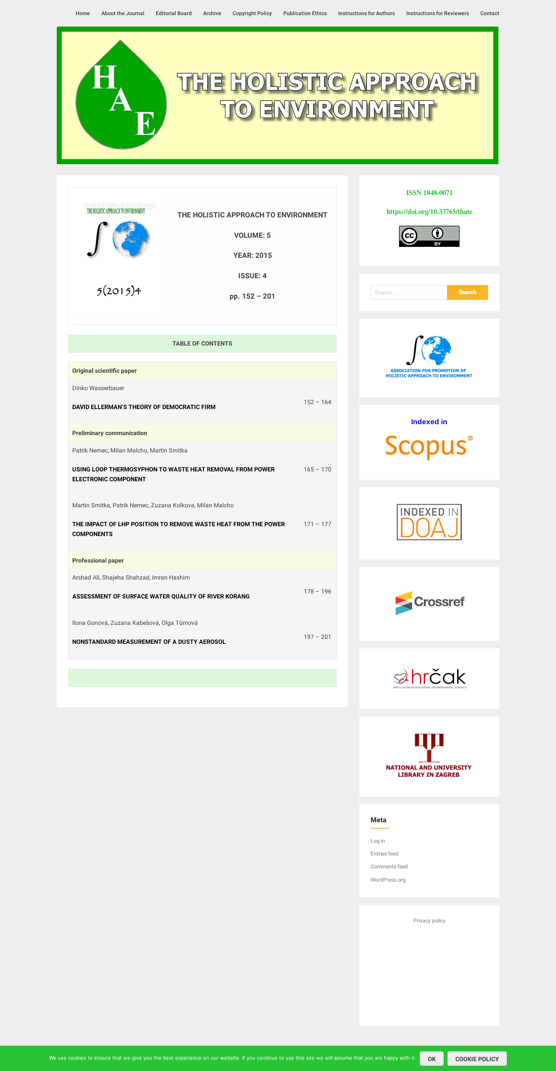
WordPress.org (388, 880)
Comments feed (389, 866)
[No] (542, 1057)
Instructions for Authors (366, 13)
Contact (489, 13)
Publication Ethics (305, 13)
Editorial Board (174, 13)
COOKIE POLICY (477, 1059)
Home (83, 13)
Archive (212, 13)
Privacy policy (429, 921)
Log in (378, 841)
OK (432, 1059)
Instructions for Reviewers (437, 13)
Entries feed (384, 854)
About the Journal (122, 13)
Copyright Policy (252, 13)
